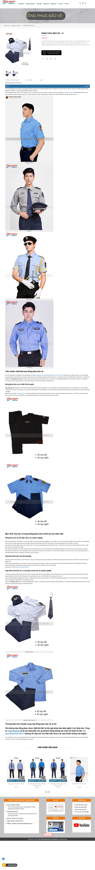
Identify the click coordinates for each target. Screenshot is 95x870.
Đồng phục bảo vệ (16, 25)
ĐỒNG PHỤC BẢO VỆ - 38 (79, 784)
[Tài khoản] (80, 3)
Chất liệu (39, 3)
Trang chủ (21, 3)
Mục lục (8, 86)
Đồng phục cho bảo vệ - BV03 (16, 784)
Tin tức (60, 3)
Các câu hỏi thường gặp (82, 811)
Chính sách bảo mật (80, 809)
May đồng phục (30, 3)
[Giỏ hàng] (82, 3)
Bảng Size (54, 3)
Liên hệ (67, 3)
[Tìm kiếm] (85, 3)
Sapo (66, 839)
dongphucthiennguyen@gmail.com (22, 823)
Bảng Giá (46, 3)
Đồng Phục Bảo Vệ (24, 567)
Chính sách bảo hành (81, 807)
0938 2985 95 (19, 821)
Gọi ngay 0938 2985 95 (53, 52)
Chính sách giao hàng (81, 805)
